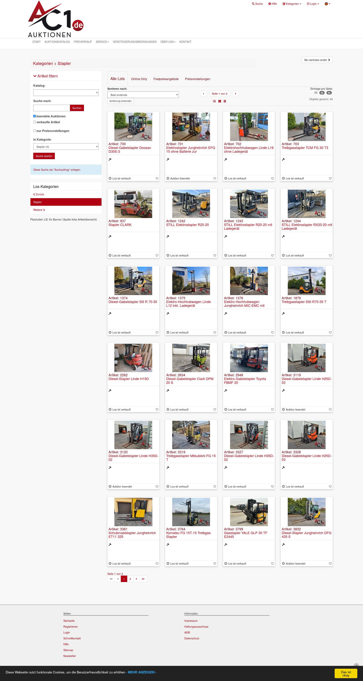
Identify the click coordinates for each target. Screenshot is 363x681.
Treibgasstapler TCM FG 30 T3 (305, 147)
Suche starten (44, 156)
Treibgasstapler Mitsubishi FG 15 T (191, 457)
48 (322, 92)
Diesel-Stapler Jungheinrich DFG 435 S (306, 534)
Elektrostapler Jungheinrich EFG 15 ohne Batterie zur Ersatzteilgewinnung (190, 151)
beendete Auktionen (51, 116)
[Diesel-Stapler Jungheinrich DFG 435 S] (307, 512)
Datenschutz (191, 638)
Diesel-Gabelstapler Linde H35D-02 (133, 457)
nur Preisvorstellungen (52, 131)
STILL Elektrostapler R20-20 (187, 224)
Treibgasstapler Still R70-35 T (304, 301)
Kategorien (43, 63)
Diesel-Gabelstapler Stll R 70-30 (133, 301)
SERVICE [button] (101, 42)
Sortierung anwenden (120, 100)
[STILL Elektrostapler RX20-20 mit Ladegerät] (307, 204)
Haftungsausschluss (196, 626)
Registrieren (70, 626)
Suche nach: (42, 101)
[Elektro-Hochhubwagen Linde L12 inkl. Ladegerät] (191, 281)
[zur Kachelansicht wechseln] (219, 101)
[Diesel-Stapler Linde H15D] (133, 358)
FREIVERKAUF (83, 42)
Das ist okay (346, 673)
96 (329, 92)
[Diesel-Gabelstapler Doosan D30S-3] (133, 127)
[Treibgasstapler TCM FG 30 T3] (307, 127)
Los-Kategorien (46, 186)
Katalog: (39, 85)
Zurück (39, 194)
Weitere (38, 210)
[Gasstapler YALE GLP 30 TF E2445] (249, 512)
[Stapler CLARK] (133, 204)
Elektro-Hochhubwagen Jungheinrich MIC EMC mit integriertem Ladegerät (244, 305)
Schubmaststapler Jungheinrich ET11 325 (132, 534)
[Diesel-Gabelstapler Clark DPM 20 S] (191, 358)
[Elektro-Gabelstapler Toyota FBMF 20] (249, 358)
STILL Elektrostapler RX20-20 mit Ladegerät (307, 226)
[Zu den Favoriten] (157, 178)
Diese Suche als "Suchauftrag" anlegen (56, 169)
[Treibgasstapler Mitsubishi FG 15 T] (191, 435)
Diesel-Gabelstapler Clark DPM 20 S (189, 380)
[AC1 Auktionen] (55, 19)
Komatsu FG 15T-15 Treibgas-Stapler (189, 534)
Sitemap (68, 650)
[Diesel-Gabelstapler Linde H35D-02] (133, 435)
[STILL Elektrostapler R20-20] (191, 204)
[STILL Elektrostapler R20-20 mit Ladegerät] (249, 204)
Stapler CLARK (120, 224)
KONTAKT (185, 42)
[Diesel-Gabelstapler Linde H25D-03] (307, 358)
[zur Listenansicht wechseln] (214, 101)
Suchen (76, 108)
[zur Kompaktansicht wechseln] (225, 101)
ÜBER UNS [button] (167, 42)
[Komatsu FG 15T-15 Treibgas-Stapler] (191, 512)
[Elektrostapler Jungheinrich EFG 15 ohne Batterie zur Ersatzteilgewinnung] (191, 127)
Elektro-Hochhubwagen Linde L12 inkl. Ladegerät (188, 303)
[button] (257, 3)
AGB (187, 632)
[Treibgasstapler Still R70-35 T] (307, 281)
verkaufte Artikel (48, 122)
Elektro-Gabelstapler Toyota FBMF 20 (245, 380)
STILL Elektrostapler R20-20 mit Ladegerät (248, 226)
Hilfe (66, 644)
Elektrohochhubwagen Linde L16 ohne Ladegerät (249, 149)
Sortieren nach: (117, 88)
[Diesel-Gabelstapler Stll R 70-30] (133, 281)
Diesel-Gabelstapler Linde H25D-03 (307, 380)
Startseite (69, 621)
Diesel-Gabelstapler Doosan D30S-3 (130, 149)
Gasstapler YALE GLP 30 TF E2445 (245, 534)
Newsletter (69, 656)
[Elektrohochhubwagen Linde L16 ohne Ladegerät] (249, 127)
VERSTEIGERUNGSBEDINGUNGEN (135, 42)
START (36, 42)
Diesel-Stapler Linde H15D (129, 378)
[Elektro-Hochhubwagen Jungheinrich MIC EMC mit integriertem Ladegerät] (249, 281)
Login (66, 632)
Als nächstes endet (316, 60)
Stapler (64, 63)
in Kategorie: (42, 139)
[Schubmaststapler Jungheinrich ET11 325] (133, 512)
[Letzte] (143, 579)
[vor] (235, 93)
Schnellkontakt (72, 638)
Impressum (191, 621)
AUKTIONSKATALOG (57, 42)
